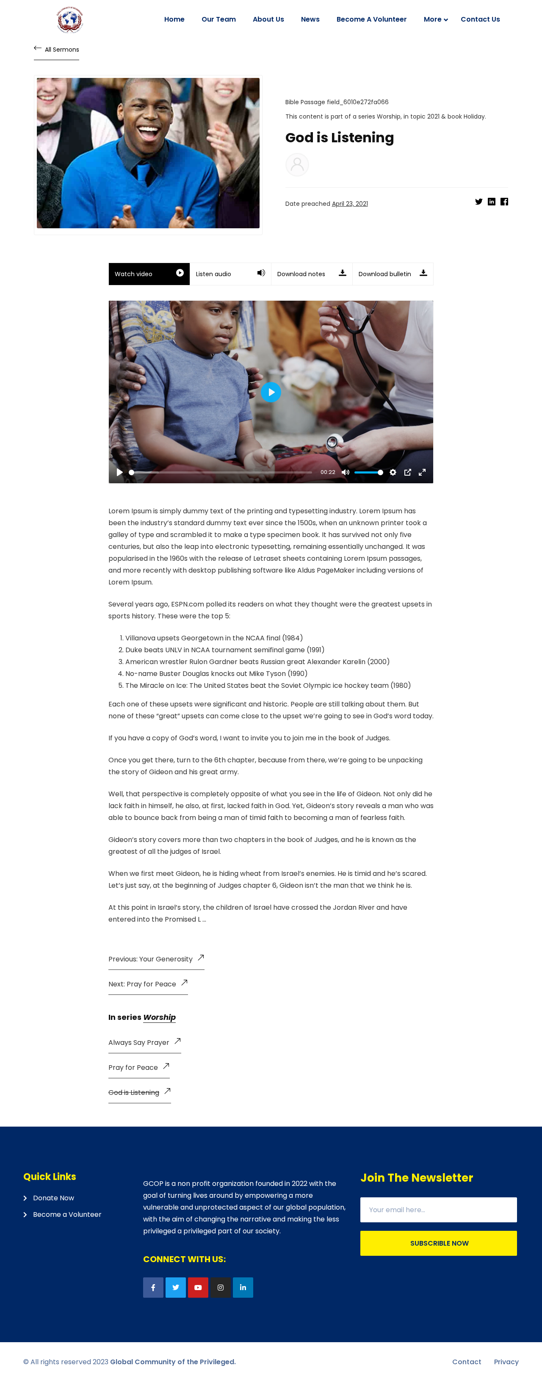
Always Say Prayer (138, 1042)
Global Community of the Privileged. (173, 1362)
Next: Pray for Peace (142, 984)
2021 (433, 116)
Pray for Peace (133, 1067)
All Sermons (62, 49)
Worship (389, 116)
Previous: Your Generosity (150, 959)
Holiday (474, 116)
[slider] (220, 472)
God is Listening (133, 1092)
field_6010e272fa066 (358, 102)
